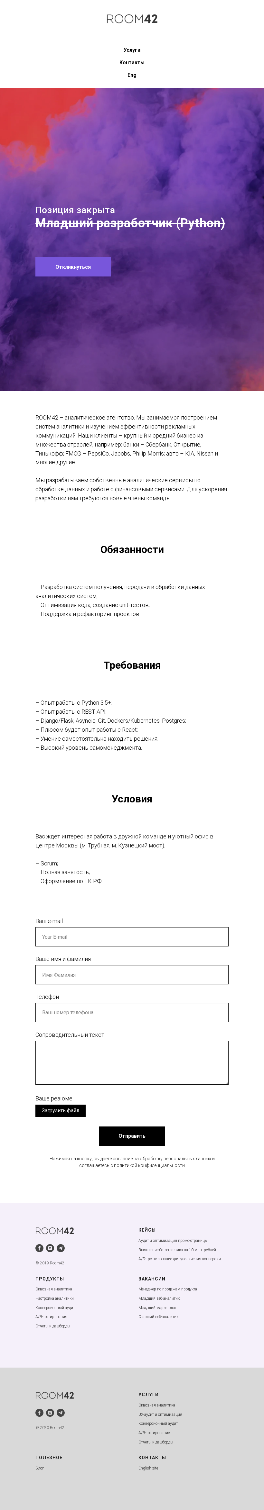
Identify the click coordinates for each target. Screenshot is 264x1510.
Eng (132, 75)
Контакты (132, 62)
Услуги (132, 50)
